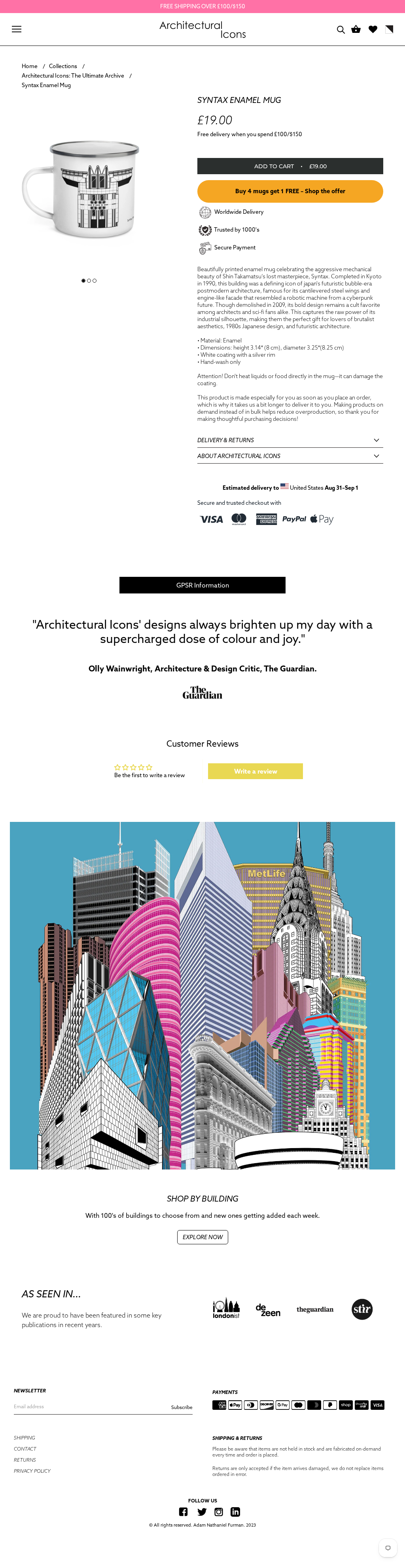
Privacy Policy (32, 1471)
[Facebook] (183, 1512)
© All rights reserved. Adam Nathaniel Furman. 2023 (202, 1525)
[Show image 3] (95, 281)
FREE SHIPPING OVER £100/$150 (202, 6)
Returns (25, 1460)
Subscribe (182, 1407)
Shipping (24, 1438)
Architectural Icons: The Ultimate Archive (73, 75)
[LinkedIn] (235, 1512)
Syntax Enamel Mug (46, 85)
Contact (25, 1449)
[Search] (341, 29)
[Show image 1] (83, 281)
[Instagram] (218, 1512)
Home (30, 66)
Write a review (255, 771)
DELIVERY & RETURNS (225, 440)
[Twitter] (202, 1512)
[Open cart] (356, 29)
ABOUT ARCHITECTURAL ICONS (238, 456)
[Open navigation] (16, 29)
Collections (63, 66)
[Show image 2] (89, 281)
